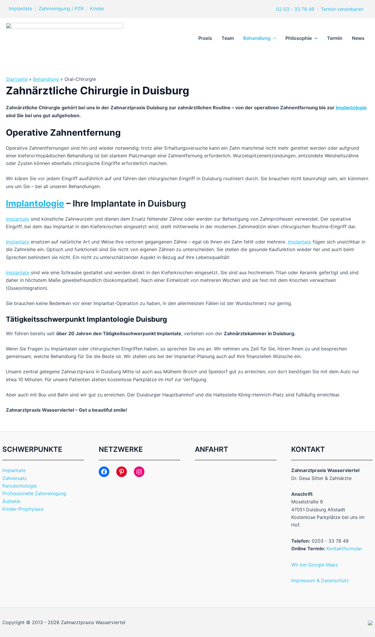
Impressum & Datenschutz (320, 580)
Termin (334, 38)
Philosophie (298, 38)
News (358, 38)
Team (227, 38)
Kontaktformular (344, 548)
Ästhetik (11, 501)
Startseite (17, 79)
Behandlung (256, 38)
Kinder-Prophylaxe (22, 509)
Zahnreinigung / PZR (61, 8)
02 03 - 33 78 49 (294, 9)
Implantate (20, 8)
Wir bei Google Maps (314, 565)
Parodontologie (19, 486)
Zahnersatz (14, 478)
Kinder (97, 8)
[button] (273, 38)
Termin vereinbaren (342, 9)
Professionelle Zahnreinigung (34, 493)
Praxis (205, 38)
